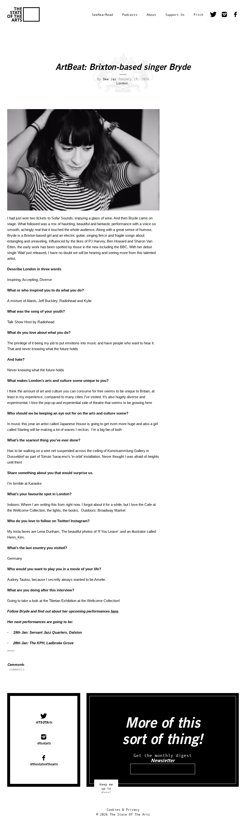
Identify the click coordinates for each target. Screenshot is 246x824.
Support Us (174, 14)
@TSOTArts (44, 722)
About (151, 14)
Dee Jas (109, 79)
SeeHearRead (102, 14)
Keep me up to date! (106, 786)
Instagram (224, 15)
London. (123, 83)
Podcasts (129, 14)
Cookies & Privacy (123, 809)
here (114, 611)
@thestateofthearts (44, 764)
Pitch (198, 14)
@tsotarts (44, 743)
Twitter (213, 15)
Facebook (235, 15)
